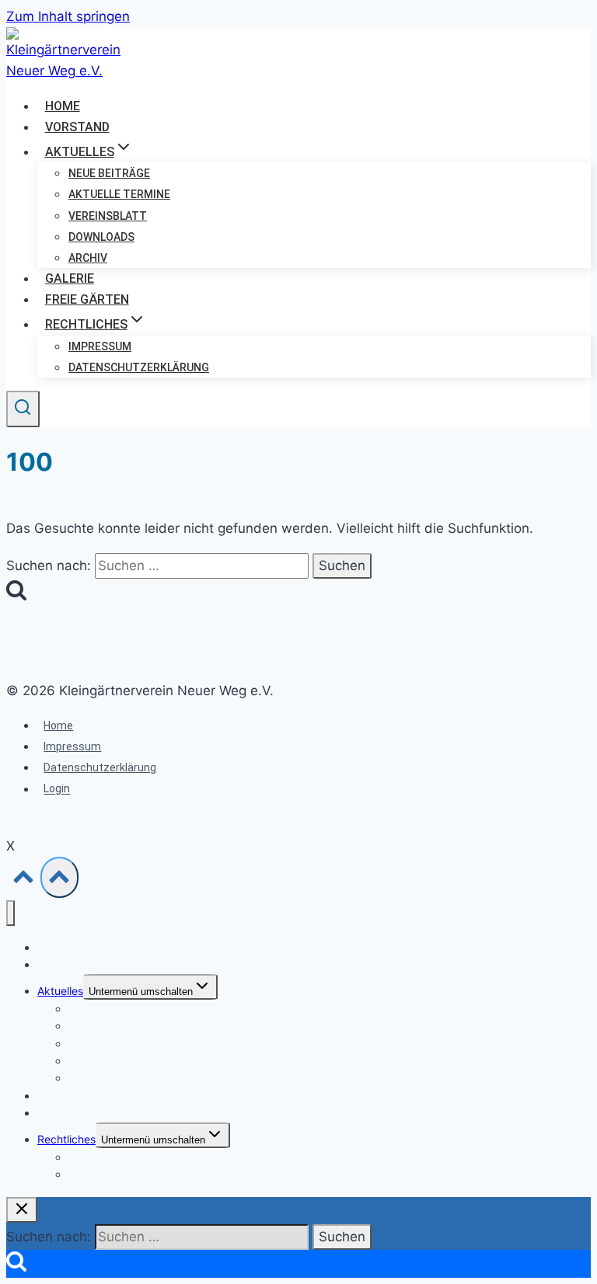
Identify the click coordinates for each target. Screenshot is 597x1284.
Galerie (69, 278)
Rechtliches (66, 1139)
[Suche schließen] (21, 1210)
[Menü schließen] (10, 913)
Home (62, 106)
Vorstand (77, 127)
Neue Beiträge (109, 173)
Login (57, 789)
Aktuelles (60, 990)
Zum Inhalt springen (68, 16)
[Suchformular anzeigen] (23, 409)
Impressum (99, 346)
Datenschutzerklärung (138, 367)
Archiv (87, 258)
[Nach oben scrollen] (23, 880)
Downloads (101, 237)
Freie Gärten (87, 299)
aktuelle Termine (119, 194)
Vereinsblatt (107, 216)
